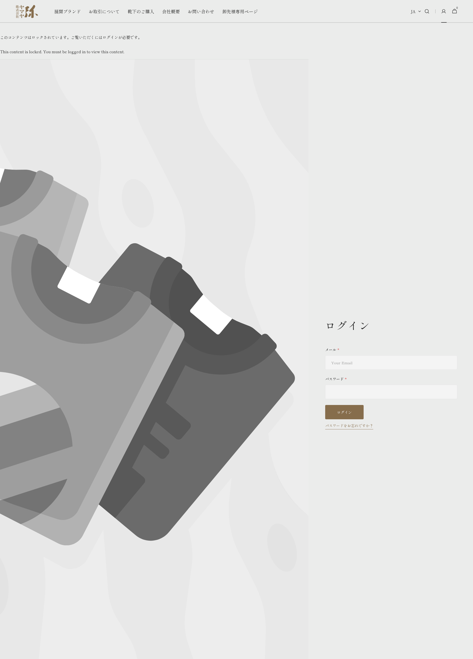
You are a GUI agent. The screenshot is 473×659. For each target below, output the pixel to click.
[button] (427, 11)
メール (330, 349)
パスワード (334, 379)
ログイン (344, 412)
